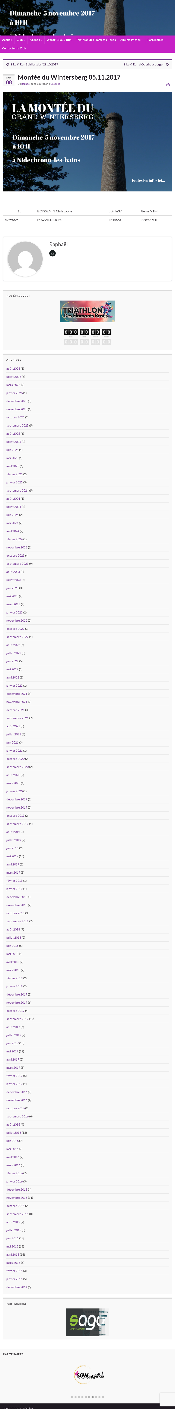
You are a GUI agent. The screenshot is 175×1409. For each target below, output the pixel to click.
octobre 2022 (15, 628)
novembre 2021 (16, 702)
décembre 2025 (16, 401)
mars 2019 (13, 872)
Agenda (35, 39)
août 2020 (13, 775)
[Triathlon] (87, 310)
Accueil (7, 39)
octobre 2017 (15, 1010)
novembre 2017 (16, 1002)
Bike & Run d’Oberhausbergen (144, 64)
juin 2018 (12, 945)
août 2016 (13, 1124)
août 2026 (13, 368)
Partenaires (155, 39)
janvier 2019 (14, 888)
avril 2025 (12, 466)
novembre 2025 (16, 409)
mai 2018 (12, 954)
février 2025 (14, 474)
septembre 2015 (17, 1214)
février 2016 (14, 1173)
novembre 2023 (16, 547)
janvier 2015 (14, 1279)
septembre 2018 (17, 921)
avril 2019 (12, 864)
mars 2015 (13, 1262)
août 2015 (13, 1222)
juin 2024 (12, 515)
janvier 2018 (14, 986)
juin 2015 (12, 1238)
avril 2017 (12, 1059)
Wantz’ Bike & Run (59, 39)
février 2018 (14, 978)
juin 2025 (12, 450)
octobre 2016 (15, 1108)
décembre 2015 (16, 1189)
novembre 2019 (16, 807)
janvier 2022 (14, 685)
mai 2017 (12, 1051)
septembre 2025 (17, 425)
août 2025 (13, 433)
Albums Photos (130, 39)
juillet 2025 (13, 441)
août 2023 (13, 571)
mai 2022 (12, 669)
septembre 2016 (17, 1116)
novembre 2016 (16, 1100)
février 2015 (14, 1271)
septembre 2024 (17, 490)
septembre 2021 (17, 718)
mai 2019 (12, 856)
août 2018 (13, 929)
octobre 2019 (15, 815)
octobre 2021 (15, 710)
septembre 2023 (17, 563)
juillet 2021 (13, 734)
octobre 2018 (15, 913)
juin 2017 (12, 1043)
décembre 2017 (16, 994)
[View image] (87, 142)
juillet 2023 (13, 580)
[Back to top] (165, 1383)
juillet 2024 (13, 506)
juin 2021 (12, 742)
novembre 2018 (16, 905)
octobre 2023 (15, 555)
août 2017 (13, 1027)
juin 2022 (12, 661)
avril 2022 (12, 677)
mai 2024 (12, 523)
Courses (55, 83)
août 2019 (13, 832)
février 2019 (14, 880)
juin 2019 (12, 848)
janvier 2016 (14, 1181)
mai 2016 (12, 1149)
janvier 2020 (14, 791)
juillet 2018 (13, 937)
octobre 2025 (15, 417)
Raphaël (25, 83)
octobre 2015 (15, 1206)
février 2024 (14, 539)
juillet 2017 (13, 1035)
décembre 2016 (16, 1092)
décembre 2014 (16, 1287)
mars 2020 (13, 783)
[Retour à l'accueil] (87, 18)
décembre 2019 (16, 799)
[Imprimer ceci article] (168, 84)
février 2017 (14, 1075)
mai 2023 (12, 596)
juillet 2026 (13, 376)
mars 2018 (13, 970)
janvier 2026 (14, 393)
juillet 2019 (13, 840)
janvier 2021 (14, 750)
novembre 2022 (16, 620)
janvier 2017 (14, 1084)
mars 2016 (13, 1165)
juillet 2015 (13, 1230)
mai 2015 (12, 1246)
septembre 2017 (17, 1019)
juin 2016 (12, 1140)
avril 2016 (12, 1157)
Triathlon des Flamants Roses (96, 39)
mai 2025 (12, 458)
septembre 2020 (17, 767)
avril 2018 (12, 962)
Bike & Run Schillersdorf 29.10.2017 (34, 64)
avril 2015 (12, 1254)
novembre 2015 (16, 1197)
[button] (72, 1397)
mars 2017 (13, 1067)
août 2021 (13, 726)
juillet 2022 (13, 653)
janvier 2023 (14, 612)
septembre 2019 (17, 823)
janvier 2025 (14, 482)
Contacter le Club (14, 48)
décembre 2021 (16, 693)
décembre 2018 (16, 897)
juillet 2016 (13, 1132)
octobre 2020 (15, 758)
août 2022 (13, 645)
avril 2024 (12, 531)
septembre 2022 (17, 637)
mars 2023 (13, 604)
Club (20, 39)
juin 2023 (12, 588)
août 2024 (13, 498)
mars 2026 (13, 385)
